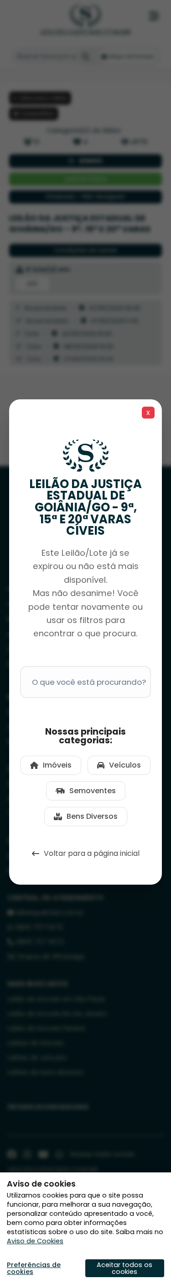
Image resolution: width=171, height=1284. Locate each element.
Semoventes (92, 790)
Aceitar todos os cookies (124, 1268)
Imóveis (57, 765)
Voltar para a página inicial (92, 853)
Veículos (125, 765)
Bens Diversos (92, 816)
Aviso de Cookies (35, 1241)
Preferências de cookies (34, 1268)
